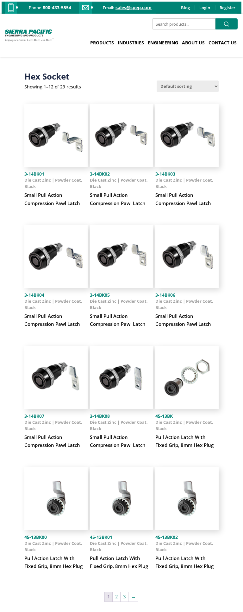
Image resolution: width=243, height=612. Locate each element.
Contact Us (223, 43)
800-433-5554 (57, 7)
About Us (193, 43)
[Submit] (226, 23)
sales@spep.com (133, 7)
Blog (185, 7)
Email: (108, 7)
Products (102, 43)
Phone (35, 7)
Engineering (163, 43)
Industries (131, 43)
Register (227, 7)
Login (204, 7)
